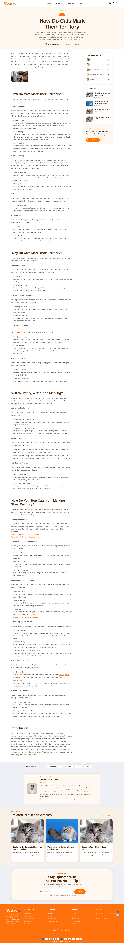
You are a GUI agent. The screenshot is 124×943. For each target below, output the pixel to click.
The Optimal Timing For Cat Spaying (25, 534)
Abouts (70, 3)
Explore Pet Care (93, 139)
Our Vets (50, 916)
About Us (50, 913)
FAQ (73, 916)
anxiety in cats (20, 332)
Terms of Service (28, 923)
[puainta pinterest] (58, 930)
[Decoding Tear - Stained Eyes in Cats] (96, 831)
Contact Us (75, 913)
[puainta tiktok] (66, 930)
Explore (80, 3)
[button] (117, 3)
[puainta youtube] (69, 930)
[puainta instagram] (62, 930)
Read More (17, 859)
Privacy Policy (28, 916)
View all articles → (107, 816)
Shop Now (47, 3)
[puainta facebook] (54, 930)
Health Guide (75, 923)
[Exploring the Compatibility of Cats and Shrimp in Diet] (27, 831)
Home (58, 11)
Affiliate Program (52, 918)
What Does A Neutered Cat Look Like (25, 537)
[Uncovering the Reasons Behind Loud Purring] (62, 831)
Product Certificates (53, 921)
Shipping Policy (28, 921)
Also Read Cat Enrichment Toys (25, 617)
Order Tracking (75, 918)
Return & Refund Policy (30, 918)
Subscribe (80, 891)
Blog (62, 11)
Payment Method (76, 921)
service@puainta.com (103, 918)
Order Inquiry (27, 913)
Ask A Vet (59, 3)
